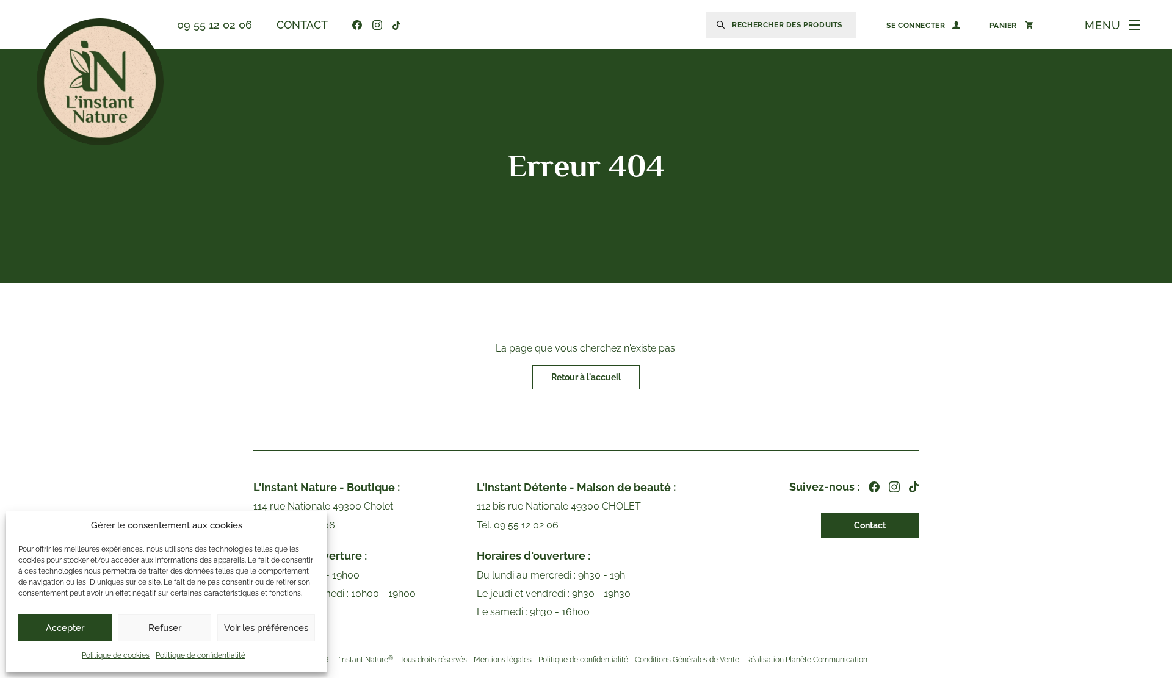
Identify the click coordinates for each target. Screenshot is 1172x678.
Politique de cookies (116, 655)
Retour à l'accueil (586, 377)
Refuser (164, 627)
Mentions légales (503, 659)
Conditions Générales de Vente (687, 659)
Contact (302, 24)
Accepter (65, 627)
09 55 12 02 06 (214, 24)
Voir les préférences (266, 627)
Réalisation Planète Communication (806, 659)
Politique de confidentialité (200, 655)
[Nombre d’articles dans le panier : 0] (1011, 25)
